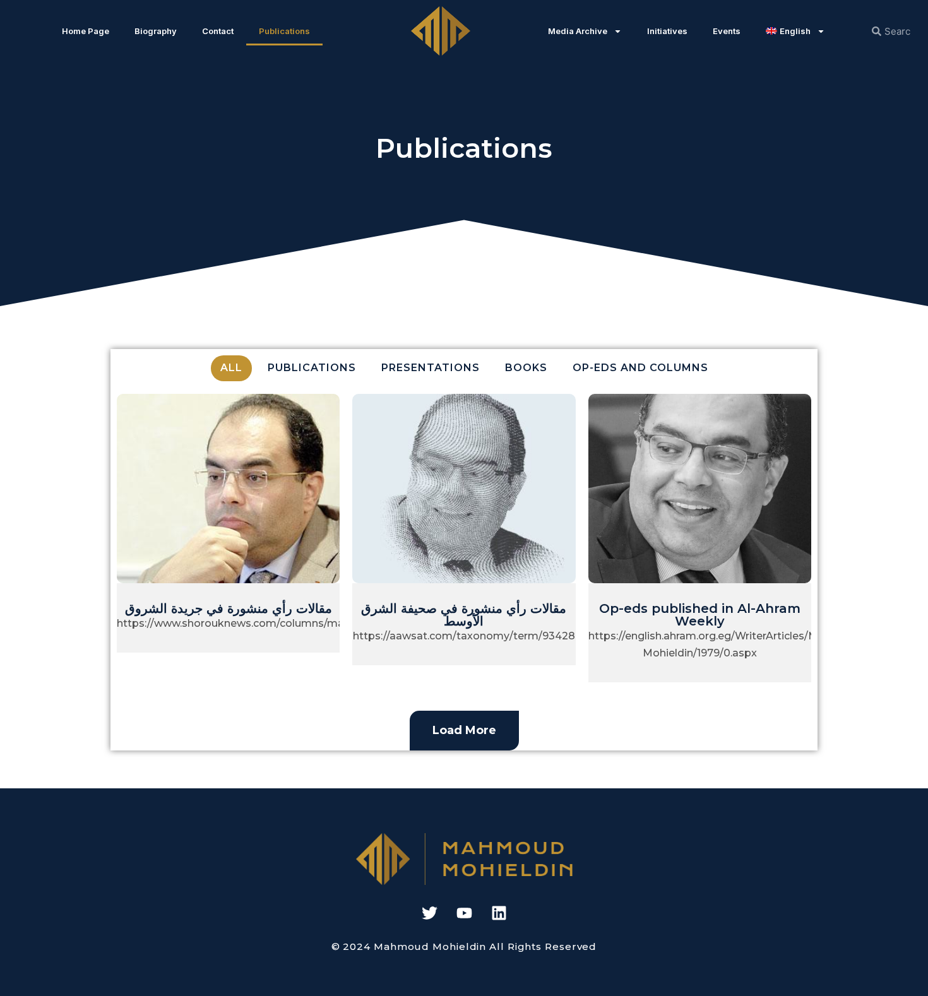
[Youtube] (464, 913)
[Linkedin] (499, 913)
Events (727, 31)
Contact (218, 31)
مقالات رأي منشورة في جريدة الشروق (228, 608)
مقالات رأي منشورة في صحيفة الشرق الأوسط (463, 615)
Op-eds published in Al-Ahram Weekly (699, 615)
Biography (155, 31)
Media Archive (577, 31)
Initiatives (667, 31)
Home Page (85, 31)
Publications (284, 31)
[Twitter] (429, 913)
